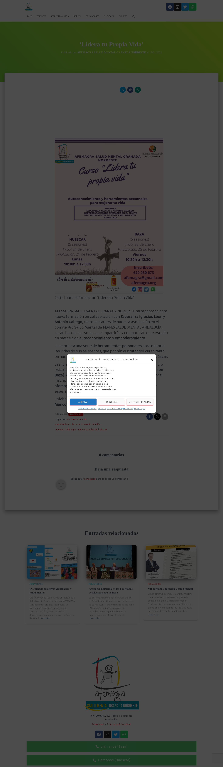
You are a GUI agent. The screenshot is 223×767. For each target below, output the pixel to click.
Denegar (111, 402)
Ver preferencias (140, 402)
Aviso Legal (139, 408)
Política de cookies (87, 408)
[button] (151, 359)
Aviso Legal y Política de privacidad (115, 408)
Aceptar (83, 402)
